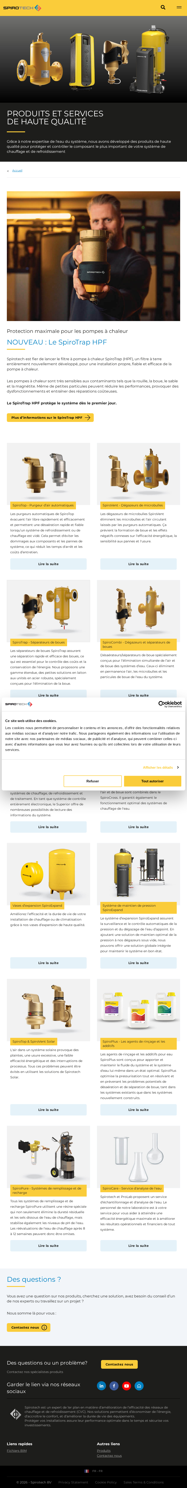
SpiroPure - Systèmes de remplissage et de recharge (47, 1190)
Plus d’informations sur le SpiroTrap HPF (46, 418)
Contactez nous (25, 1327)
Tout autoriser (152, 781)
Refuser (92, 781)
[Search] (163, 8)
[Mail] (139, 1386)
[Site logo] (22, 8)
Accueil (17, 170)
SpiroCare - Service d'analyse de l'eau (132, 1188)
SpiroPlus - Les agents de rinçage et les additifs (134, 1043)
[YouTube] (126, 1386)
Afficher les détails (158, 767)
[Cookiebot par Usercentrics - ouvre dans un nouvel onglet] (162, 704)
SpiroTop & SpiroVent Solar (34, 1041)
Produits (104, 1451)
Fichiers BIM (17, 1451)
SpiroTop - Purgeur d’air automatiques (43, 505)
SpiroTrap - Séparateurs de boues (39, 642)
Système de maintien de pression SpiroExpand (129, 908)
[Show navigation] (179, 8)
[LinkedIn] (101, 1386)
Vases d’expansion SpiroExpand (37, 906)
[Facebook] (114, 1386)
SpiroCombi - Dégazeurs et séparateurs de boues (136, 644)
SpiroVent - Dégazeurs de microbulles (133, 505)
